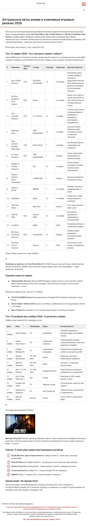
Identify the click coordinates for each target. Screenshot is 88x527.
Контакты (17, 507)
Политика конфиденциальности (34, 507)
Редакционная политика (46, 509)
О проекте (9, 507)
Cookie (58, 509)
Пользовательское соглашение (58, 507)
